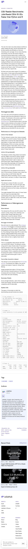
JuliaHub (3, 506)
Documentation (19, 538)
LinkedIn (17, 503)
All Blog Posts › (23, 443)
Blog (17, 519)
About (2, 519)
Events (17, 522)
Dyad (2, 503)
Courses (17, 526)
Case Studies (19, 528)
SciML (2, 512)
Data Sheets (19, 531)
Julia (2, 510)
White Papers (19, 533)
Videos (17, 524)
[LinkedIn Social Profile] (3, 396)
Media (2, 522)
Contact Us (4, 524)
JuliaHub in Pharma (5, 508)
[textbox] (14, 301)
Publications (18, 535)
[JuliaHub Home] (2, 2)
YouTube (18, 506)
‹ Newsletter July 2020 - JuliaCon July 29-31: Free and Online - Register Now (6, 432)
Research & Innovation (6, 8)
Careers (3, 526)
